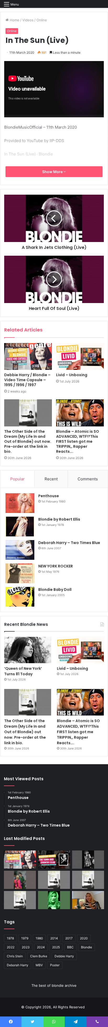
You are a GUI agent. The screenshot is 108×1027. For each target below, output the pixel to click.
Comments (88, 478)
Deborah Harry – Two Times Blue (69, 542)
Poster (55, 965)
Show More (52, 171)
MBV (39, 965)
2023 (26, 947)
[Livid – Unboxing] (80, 356)
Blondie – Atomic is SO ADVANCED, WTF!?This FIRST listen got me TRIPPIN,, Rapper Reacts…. (77, 441)
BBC (70, 947)
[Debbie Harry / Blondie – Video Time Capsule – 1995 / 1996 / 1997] (28, 356)
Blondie (86, 947)
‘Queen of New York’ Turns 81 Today (23, 671)
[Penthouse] (20, 503)
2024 (41, 947)
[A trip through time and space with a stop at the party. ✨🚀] (88, 859)
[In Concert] (54, 859)
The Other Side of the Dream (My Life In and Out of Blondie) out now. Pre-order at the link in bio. (27, 441)
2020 (84, 938)
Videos (28, 20)
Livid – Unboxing (71, 374)
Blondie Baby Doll (55, 589)
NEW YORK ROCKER (55, 566)
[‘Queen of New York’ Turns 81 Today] (27, 650)
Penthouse (48, 496)
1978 (10, 938)
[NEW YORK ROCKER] (20, 573)
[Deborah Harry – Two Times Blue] (20, 550)
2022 (10, 947)
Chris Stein (15, 956)
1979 (24, 938)
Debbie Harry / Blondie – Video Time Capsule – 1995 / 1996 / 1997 (27, 379)
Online (41, 20)
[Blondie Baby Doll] (20, 597)
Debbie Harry (64, 956)
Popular (17, 478)
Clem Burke (38, 956)
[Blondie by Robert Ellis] (20, 526)
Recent (51, 478)
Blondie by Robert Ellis (59, 519)
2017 (69, 938)
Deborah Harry (17, 965)
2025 (56, 947)
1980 (39, 938)
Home (14, 20)
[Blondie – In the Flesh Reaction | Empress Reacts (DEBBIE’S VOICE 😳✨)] (88, 900)
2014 (54, 938)
